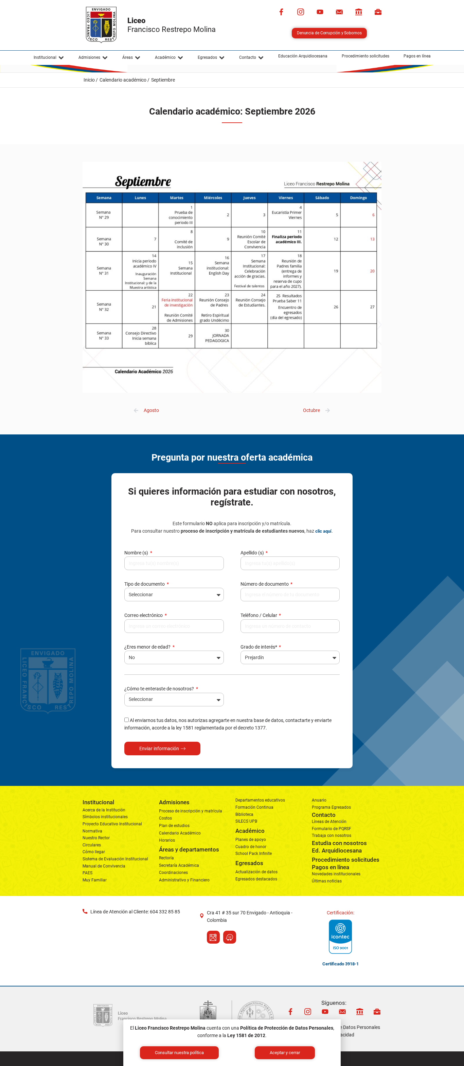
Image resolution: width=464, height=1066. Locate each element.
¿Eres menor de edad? (148, 647)
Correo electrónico (144, 615)
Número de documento (265, 584)
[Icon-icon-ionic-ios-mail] (339, 11)
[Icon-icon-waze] (229, 937)
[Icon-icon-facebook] (281, 11)
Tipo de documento (145, 584)
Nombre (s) (136, 552)
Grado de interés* (259, 647)
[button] (49, 58)
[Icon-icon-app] (358, 11)
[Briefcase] (378, 11)
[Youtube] (320, 11)
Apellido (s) (252, 552)
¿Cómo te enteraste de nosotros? (159, 688)
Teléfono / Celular (259, 615)
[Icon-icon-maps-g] (213, 937)
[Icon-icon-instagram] (300, 11)
